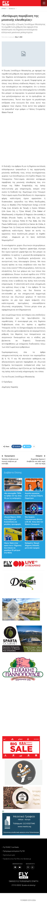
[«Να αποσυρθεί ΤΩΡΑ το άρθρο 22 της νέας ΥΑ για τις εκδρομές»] (13, 484)
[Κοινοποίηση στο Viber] (28, 867)
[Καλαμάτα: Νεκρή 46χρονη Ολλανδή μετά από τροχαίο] (34, 534)
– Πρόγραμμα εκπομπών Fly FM (13, 851)
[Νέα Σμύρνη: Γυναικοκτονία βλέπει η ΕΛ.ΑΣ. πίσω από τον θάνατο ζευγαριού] (34, 508)
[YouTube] (19, 867)
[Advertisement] (23, 139)
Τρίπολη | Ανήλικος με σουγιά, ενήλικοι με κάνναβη (10, 461)
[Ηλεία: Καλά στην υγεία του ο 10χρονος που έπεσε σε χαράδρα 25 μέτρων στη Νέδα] (13, 534)
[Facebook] (15, 867)
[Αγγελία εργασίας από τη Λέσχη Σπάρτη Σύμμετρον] (34, 484)
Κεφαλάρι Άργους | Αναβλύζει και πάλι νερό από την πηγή (36, 461)
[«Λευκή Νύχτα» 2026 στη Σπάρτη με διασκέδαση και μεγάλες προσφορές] (13, 508)
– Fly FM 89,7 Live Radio (10, 847)
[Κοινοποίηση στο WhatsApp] (32, 867)
